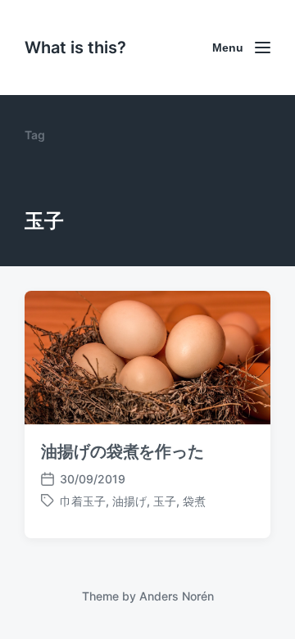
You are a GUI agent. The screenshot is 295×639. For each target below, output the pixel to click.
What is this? (75, 47)
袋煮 (194, 501)
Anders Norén (176, 596)
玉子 (164, 501)
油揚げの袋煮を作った (122, 451)
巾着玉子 (83, 501)
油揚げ (129, 501)
